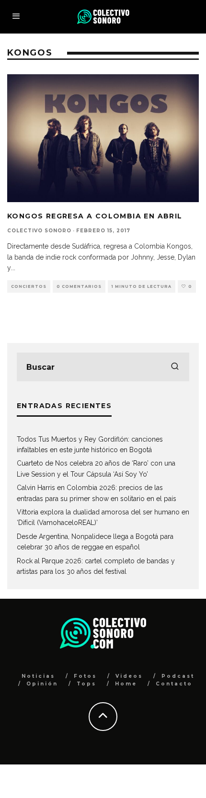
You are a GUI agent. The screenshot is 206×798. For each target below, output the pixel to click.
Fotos (85, 676)
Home (126, 684)
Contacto (174, 684)
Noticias (38, 676)
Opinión (42, 684)
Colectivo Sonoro (39, 231)
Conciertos (28, 286)
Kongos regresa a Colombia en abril (95, 216)
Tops (86, 684)
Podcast (178, 676)
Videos (129, 676)
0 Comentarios (79, 286)
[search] (174, 367)
